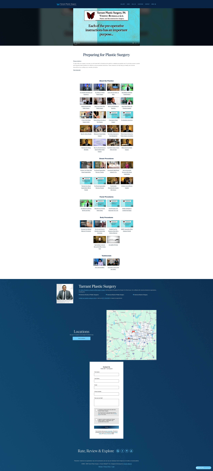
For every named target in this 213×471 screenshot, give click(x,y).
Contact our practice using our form (87, 298)
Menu (152, 4)
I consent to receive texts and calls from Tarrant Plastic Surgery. (107, 412)
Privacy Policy (107, 466)
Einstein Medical (128, 463)
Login (113, 466)
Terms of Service (107, 433)
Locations (140, 4)
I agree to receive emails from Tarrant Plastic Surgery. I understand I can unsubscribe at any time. (106, 420)
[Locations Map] (131, 335)
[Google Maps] (118, 451)
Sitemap (100, 466)
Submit (106, 427)
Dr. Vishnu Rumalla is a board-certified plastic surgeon (92, 290)
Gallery (123, 4)
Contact (147, 4)
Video (128, 4)
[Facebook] (122, 451)
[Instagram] (127, 451)
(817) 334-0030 (106, 298)
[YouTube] (131, 451)
